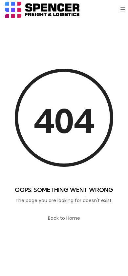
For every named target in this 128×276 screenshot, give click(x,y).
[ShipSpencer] (42, 10)
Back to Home (64, 218)
